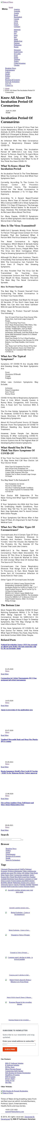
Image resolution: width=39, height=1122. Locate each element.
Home (7, 88)
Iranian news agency (28, 883)
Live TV (8, 83)
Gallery (7, 72)
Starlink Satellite (25, 884)
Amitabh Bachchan (7, 879)
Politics (7, 76)
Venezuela (4, 884)
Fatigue (8, 378)
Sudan (16, 57)
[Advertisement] (19, 660)
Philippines (17, 45)
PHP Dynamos (10, 1077)
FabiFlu (22, 869)
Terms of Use (9, 1080)
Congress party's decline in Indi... (19, 975)
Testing (9, 498)
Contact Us (9, 85)
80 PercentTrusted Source (17, 422)
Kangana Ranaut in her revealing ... (19, 1020)
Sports (7, 78)
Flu (6, 411)
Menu (5, 9)
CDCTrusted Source (13, 249)
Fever (7, 372)
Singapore (17, 50)
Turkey (16, 61)
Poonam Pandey (29, 886)
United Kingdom (19, 63)
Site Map (8, 1082)
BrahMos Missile (7, 883)
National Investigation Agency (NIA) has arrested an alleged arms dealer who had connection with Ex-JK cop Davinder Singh (19, 646)
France (16, 25)
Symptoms (5, 364)
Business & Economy (12, 80)
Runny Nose (10, 394)
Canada (16, 19)
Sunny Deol (9, 875)
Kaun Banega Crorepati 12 (24, 879)
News (7, 671)
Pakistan (17, 43)
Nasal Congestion (12, 390)
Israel (16, 35)
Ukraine (16, 65)
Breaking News (10, 68)
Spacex (10, 884)
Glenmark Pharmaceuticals (10, 869)
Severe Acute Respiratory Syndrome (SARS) (20, 584)
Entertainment (10, 70)
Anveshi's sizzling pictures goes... (19, 908)
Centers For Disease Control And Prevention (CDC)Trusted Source (19, 184)
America (17, 9)
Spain (16, 56)
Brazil (16, 15)
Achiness (8, 388)
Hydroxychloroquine (15, 871)
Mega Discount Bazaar (13, 1069)
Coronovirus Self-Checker (14, 1071)
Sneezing (34, 402)
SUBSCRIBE (10, 1049)
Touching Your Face (17, 323)
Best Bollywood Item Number (25, 877)
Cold (11, 400)
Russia (16, 47)
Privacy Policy (10, 1079)
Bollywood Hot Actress (15, 886)
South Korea (18, 52)
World (11, 7)
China (16, 21)
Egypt (16, 23)
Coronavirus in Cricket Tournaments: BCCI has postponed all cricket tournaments (19, 679)
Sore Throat (9, 392)
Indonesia (17, 30)
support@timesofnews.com (14, 1112)
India (15, 31)
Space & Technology (12, 82)
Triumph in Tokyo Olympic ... (19, 952)
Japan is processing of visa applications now (17, 710)
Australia (17, 11)
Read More (5, 674)
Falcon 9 (17, 884)
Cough (7, 376)
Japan (16, 39)
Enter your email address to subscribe (18, 1041)
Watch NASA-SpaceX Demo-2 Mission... (19, 997)
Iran (15, 33)
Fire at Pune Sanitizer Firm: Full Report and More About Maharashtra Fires (17, 804)
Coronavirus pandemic (21, 875)
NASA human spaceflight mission (22, 881)
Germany (17, 27)
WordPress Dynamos (12, 1075)
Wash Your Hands (10, 296)
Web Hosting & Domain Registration (18, 1073)
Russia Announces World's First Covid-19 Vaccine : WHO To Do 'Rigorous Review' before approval (19, 772)
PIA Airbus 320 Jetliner (22, 873)
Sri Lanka (17, 54)
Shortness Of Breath (13, 374)
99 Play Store (9, 1067)
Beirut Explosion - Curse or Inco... (19, 930)
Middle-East (18, 41)
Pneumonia (8, 571)
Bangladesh (18, 17)
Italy (15, 37)
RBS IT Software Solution (14, 1063)
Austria (16, 13)
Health (7, 74)
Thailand (17, 59)
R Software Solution (12, 1065)
